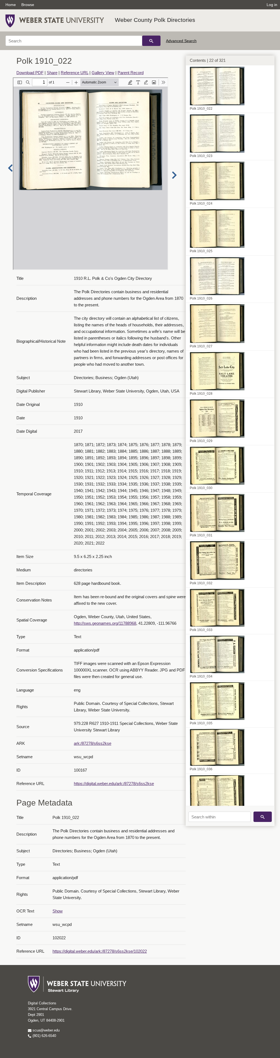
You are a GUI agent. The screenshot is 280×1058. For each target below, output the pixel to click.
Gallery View (103, 72)
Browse (27, 4)
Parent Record (131, 72)
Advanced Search (181, 41)
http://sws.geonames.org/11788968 (105, 623)
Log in (272, 4)
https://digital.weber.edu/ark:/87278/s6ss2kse (114, 783)
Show (57, 911)
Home (10, 4)
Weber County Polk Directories (155, 20)
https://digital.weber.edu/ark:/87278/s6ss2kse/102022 (99, 951)
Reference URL (74, 72)
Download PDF (29, 72)
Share (52, 72)
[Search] (151, 41)
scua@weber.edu (45, 1030)
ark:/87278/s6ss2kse (92, 743)
